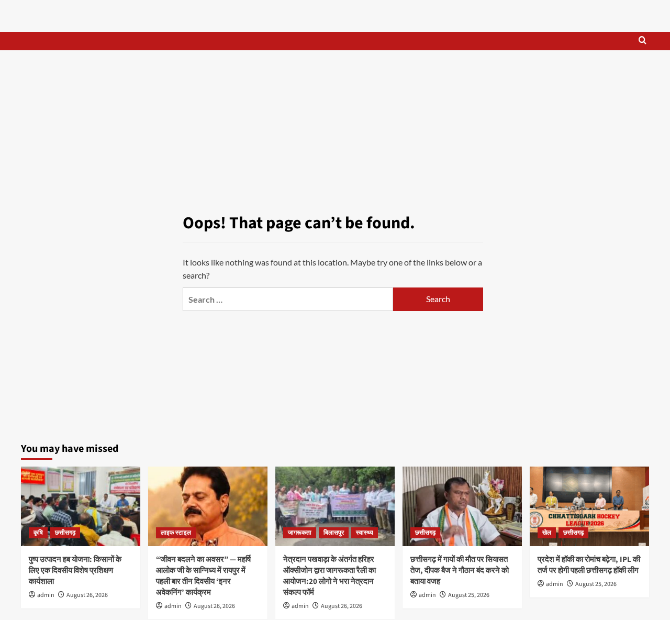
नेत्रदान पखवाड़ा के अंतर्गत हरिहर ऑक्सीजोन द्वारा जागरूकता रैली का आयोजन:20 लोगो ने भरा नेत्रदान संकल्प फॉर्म (329, 576)
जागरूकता (299, 532)
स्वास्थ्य (364, 532)
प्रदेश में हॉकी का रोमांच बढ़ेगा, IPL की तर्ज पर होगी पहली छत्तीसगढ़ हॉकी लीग (589, 565)
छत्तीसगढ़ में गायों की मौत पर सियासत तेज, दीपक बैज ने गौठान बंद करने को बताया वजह (459, 570)
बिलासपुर (333, 532)
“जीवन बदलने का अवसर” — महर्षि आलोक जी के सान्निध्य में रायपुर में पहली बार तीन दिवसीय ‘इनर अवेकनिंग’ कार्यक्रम (203, 576)
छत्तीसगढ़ (65, 532)
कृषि (38, 532)
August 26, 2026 (87, 595)
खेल (546, 532)
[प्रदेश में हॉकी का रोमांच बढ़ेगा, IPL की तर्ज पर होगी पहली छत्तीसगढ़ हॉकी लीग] (589, 506)
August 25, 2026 (468, 595)
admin (45, 595)
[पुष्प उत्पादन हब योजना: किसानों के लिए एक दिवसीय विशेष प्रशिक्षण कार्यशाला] (80, 506)
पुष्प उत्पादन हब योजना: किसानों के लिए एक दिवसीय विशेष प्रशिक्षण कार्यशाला (75, 570)
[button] (642, 41)
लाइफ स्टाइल (176, 532)
